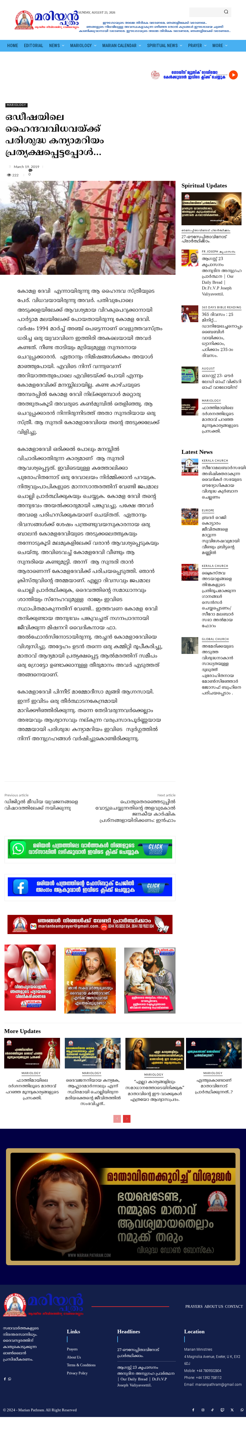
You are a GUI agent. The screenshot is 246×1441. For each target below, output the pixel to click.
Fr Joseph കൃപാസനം (219, 251)
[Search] (226, 12)
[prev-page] (117, 1119)
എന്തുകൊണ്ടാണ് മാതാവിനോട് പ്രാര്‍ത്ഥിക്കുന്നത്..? (214, 1086)
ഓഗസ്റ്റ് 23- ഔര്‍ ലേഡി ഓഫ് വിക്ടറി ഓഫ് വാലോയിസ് (221, 381)
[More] (125, 166)
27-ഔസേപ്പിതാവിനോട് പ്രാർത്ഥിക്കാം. (204, 239)
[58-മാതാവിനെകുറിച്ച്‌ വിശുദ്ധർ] (123, 1207)
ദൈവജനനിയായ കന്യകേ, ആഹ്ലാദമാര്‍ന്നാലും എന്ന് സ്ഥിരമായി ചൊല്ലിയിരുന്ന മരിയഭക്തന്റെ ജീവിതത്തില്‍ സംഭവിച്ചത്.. (93, 1092)
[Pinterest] (72, 768)
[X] (58, 768)
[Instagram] (203, 1410)
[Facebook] (45, 768)
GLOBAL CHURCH (215, 639)
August (208, 368)
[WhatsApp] (86, 768)
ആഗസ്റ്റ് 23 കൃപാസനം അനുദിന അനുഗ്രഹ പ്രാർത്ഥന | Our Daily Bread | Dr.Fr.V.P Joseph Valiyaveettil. (222, 276)
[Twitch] (222, 1410)
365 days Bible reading (222, 307)
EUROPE (208, 510)
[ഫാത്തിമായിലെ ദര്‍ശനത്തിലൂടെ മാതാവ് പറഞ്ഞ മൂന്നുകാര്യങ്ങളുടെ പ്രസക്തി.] (190, 407)
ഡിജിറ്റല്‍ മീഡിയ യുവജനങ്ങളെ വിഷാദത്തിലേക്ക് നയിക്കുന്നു (41, 805)
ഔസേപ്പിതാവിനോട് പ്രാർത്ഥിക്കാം (206, 230)
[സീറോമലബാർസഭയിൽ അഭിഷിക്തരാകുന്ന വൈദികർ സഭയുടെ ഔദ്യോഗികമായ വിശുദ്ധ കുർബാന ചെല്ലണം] (190, 467)
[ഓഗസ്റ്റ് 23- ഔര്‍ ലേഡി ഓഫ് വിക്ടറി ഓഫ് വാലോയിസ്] (190, 375)
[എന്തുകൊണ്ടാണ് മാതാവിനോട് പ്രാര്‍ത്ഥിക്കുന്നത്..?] (214, 1053)
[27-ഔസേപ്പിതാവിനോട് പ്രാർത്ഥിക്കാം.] (212, 208)
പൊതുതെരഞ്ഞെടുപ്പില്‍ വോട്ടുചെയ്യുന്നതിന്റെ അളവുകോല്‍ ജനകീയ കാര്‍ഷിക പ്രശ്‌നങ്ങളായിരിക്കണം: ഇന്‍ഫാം (135, 811)
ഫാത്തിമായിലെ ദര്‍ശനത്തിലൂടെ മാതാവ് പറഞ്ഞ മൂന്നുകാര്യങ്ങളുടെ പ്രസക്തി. (220, 420)
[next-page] (126, 1119)
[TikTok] (212, 1410)
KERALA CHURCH (215, 461)
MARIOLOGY (16, 105)
